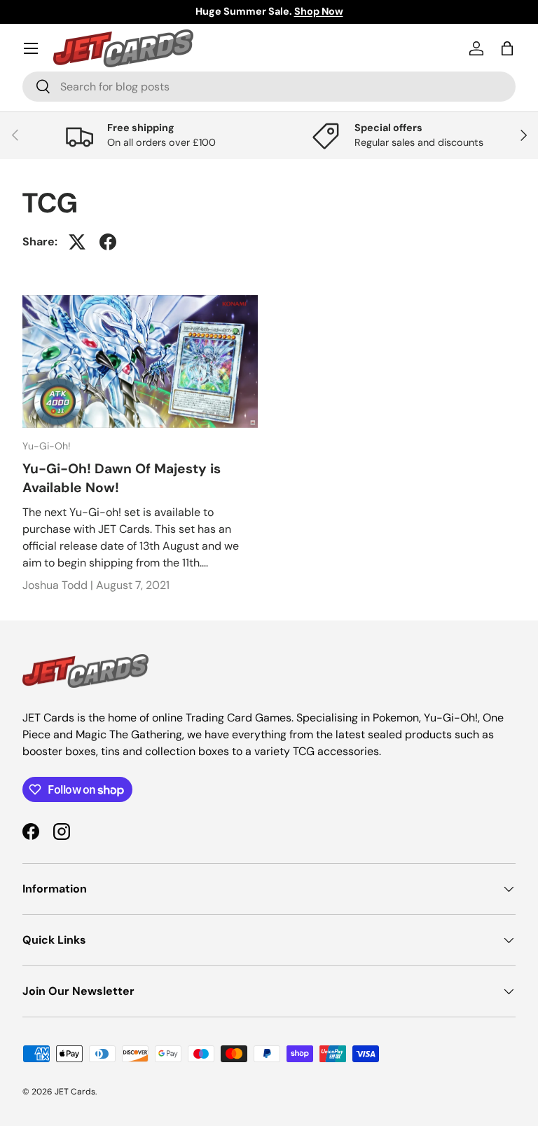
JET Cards (75, 1091)
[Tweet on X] (77, 241)
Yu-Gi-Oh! (46, 446)
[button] (507, 48)
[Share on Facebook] (107, 241)
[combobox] (269, 87)
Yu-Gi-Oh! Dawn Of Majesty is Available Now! (121, 478)
